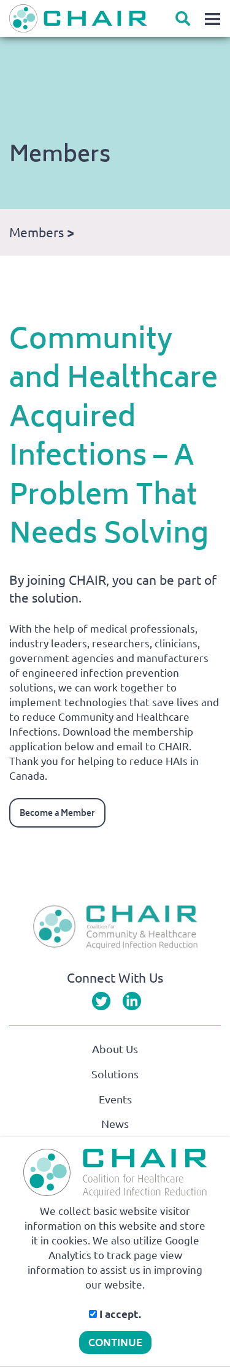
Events (115, 1099)
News (115, 1124)
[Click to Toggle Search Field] (182, 18)
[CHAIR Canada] (119, 18)
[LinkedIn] (132, 1000)
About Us (115, 1049)
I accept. (119, 1314)
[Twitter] (101, 1000)
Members (36, 232)
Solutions (115, 1074)
